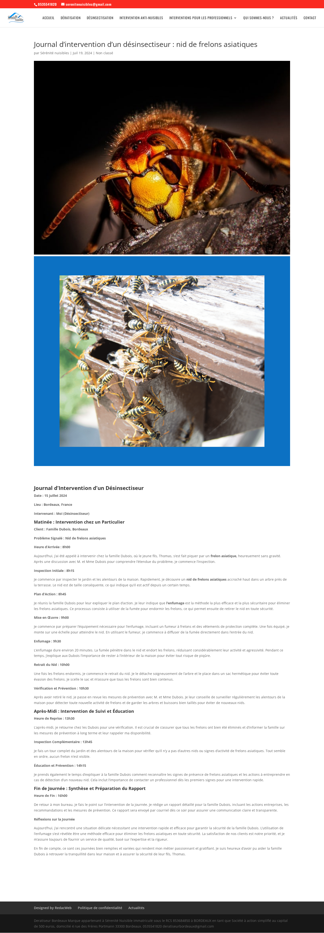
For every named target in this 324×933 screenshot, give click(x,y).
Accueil (48, 18)
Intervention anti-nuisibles (141, 18)
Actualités (288, 18)
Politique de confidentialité (100, 908)
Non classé (104, 53)
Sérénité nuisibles (54, 53)
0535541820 (47, 4)
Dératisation (71, 18)
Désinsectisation (100, 18)
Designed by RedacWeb (53, 908)
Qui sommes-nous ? (258, 18)
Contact (310, 18)
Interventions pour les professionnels (200, 18)
